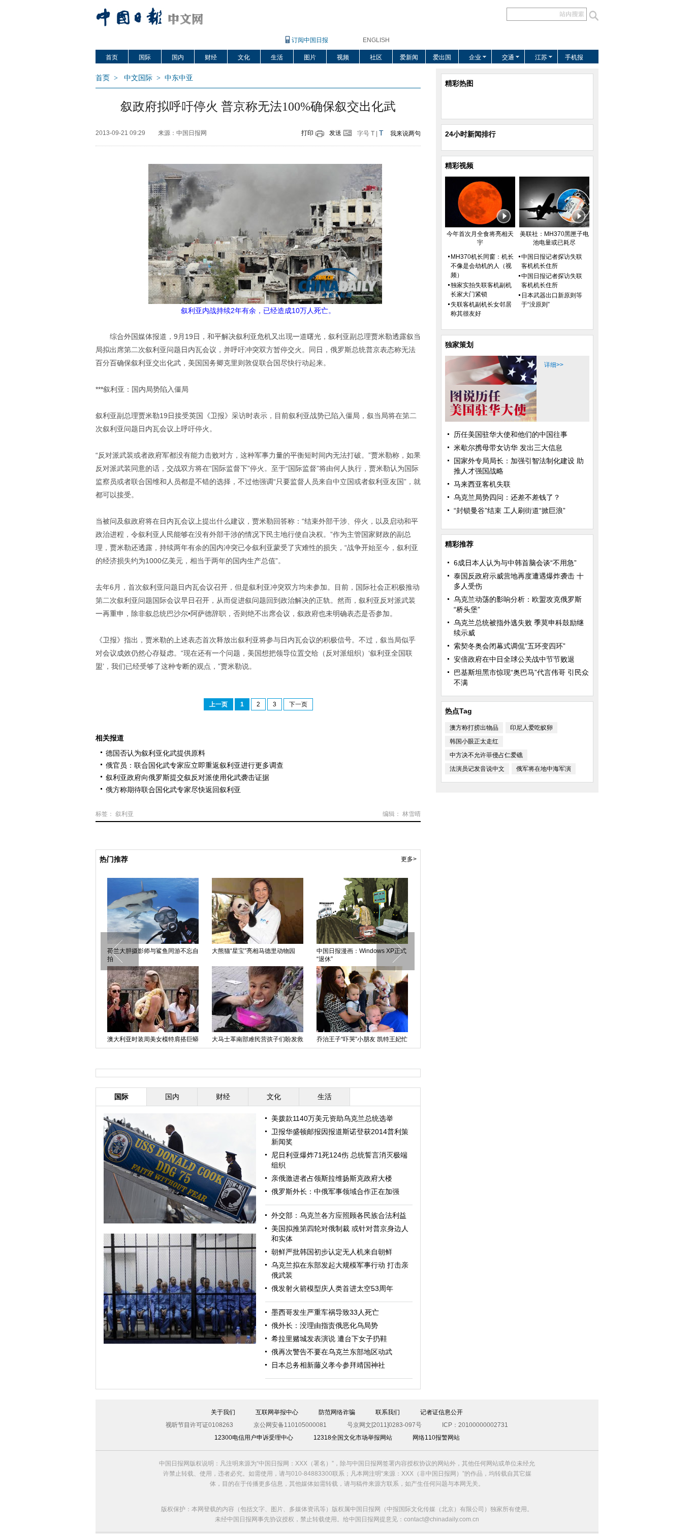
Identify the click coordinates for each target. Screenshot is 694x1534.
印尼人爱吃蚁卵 (531, 727)
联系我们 (387, 1412)
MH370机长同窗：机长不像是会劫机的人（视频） (482, 266)
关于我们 (223, 1412)
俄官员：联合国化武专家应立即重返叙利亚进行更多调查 (194, 765)
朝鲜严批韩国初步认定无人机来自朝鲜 (331, 1252)
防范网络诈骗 (337, 1412)
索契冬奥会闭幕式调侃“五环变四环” (509, 646)
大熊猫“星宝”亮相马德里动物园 (253, 951)
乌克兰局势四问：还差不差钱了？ (507, 497)
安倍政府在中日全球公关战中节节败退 (514, 659)
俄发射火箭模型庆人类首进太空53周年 (332, 1288)
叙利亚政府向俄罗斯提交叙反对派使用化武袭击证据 (187, 777)
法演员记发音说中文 (477, 768)
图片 (310, 57)
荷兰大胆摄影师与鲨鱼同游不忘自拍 (153, 955)
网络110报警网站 (436, 1437)
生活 (277, 57)
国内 (178, 57)
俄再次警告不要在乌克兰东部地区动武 (331, 1352)
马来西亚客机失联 (482, 484)
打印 (307, 133)
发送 (335, 133)
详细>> (553, 364)
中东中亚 (179, 78)
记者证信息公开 (441, 1412)
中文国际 (138, 78)
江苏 (541, 57)
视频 (343, 57)
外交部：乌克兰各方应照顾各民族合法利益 (338, 1215)
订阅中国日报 (310, 40)
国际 (145, 57)
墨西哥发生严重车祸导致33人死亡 (325, 1312)
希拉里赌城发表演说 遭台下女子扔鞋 (329, 1339)
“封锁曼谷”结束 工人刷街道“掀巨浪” (509, 510)
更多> (409, 859)
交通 (508, 57)
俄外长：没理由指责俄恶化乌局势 (324, 1325)
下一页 (298, 704)
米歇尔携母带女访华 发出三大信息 (508, 448)
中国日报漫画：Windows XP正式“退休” (361, 955)
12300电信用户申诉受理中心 (253, 1437)
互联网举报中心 (277, 1412)
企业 (475, 57)
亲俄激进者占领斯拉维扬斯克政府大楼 (331, 1178)
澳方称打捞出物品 (474, 727)
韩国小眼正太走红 (474, 741)
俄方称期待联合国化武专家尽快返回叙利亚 (173, 790)
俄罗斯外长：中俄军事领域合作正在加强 (335, 1191)
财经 (211, 57)
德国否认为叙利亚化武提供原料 (155, 753)
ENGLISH (376, 40)
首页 (112, 57)
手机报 (574, 57)
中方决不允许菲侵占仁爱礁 (486, 755)
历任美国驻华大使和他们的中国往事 (510, 434)
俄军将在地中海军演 (543, 768)
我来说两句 (405, 133)
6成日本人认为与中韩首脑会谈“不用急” (515, 563)
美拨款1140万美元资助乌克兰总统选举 (332, 1118)
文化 (244, 57)
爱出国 (442, 57)
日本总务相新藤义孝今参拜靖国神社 (328, 1365)
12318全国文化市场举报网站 (352, 1437)
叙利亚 (124, 813)
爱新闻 (409, 57)
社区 (376, 57)
